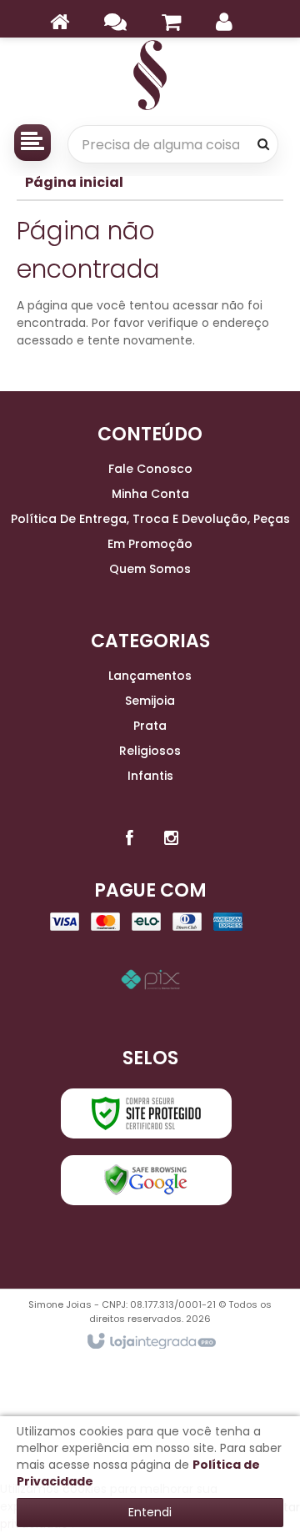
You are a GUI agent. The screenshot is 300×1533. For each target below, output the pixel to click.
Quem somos (150, 568)
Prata (150, 725)
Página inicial (74, 182)
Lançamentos (150, 675)
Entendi (150, 1512)
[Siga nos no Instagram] (171, 838)
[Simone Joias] (150, 75)
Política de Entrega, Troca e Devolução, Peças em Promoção (150, 531)
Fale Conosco (150, 468)
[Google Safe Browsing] (146, 1180)
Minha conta (150, 493)
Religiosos (150, 750)
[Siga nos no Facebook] (129, 838)
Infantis (150, 775)
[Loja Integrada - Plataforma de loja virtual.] (150, 1342)
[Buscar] (263, 144)
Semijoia (150, 700)
